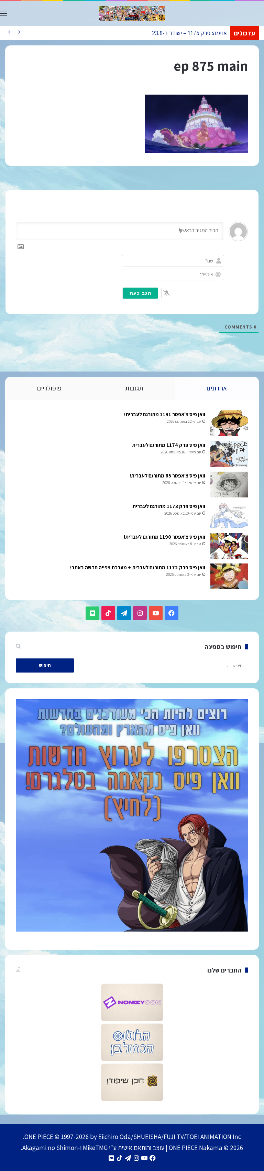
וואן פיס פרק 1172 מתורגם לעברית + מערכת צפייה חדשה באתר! (137, 567)
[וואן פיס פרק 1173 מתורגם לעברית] (229, 515)
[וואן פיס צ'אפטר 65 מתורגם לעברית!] (229, 484)
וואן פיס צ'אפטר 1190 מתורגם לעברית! (164, 537)
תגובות (134, 388)
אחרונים (217, 388)
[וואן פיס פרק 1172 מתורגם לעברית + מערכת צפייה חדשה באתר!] (229, 576)
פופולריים (49, 388)
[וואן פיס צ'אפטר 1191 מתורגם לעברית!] (229, 423)
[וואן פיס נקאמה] (132, 13)
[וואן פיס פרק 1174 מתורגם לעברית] (229, 454)
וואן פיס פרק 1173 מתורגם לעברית (168, 506)
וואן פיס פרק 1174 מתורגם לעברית (168, 445)
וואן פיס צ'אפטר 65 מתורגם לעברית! (167, 475)
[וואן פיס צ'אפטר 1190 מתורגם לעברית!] (229, 546)
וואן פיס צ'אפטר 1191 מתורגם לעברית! (164, 414)
